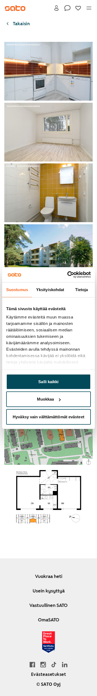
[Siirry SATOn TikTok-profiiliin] (54, 664)
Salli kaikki (48, 381)
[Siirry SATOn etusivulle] (15, 8)
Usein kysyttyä (49, 591)
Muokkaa (45, 399)
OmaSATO (48, 619)
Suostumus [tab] (17, 289)
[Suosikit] (78, 8)
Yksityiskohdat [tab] (50, 289)
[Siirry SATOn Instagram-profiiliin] (43, 664)
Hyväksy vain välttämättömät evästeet (48, 416)
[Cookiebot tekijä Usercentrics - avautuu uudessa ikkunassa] (68, 274)
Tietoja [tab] (81, 289)
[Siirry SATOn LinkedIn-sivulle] (64, 664)
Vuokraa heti (48, 576)
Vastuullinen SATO (48, 605)
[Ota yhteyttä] (67, 8)
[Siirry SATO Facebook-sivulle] (32, 664)
